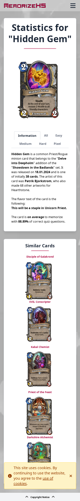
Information (27, 136)
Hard (42, 144)
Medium (25, 144)
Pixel (57, 144)
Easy (58, 135)
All (46, 135)
